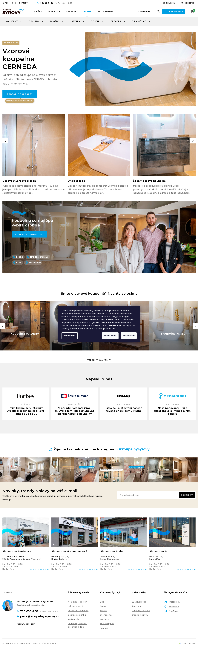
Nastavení (69, 335)
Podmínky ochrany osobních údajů (77, 625)
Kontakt (104, 628)
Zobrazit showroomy (29, 234)
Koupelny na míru (141, 610)
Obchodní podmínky (78, 610)
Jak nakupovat (75, 606)
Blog (14, 2)
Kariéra (103, 610)
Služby (37, 11)
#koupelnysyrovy (134, 449)
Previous (5, 140)
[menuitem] (13, 21)
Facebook (174, 606)
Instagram (174, 601)
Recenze (71, 11)
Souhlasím (129, 335)
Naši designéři (107, 623)
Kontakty (23, 2)
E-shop (87, 11)
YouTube (173, 611)
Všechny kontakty (26, 624)
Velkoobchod (74, 619)
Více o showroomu (39, 569)
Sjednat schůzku (174, 11)
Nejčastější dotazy (77, 601)
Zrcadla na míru (140, 615)
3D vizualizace (139, 601)
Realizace (137, 606)
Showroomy (105, 11)
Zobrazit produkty (19, 95)
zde (103, 319)
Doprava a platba (77, 615)
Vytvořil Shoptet (189, 643)
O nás (5, 2)
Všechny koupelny (99, 360)
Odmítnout (110, 335)
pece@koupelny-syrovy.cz (40, 616)
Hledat (158, 11)
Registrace (190, 2)
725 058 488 (47, 3)
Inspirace (54, 11)
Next (193, 140)
